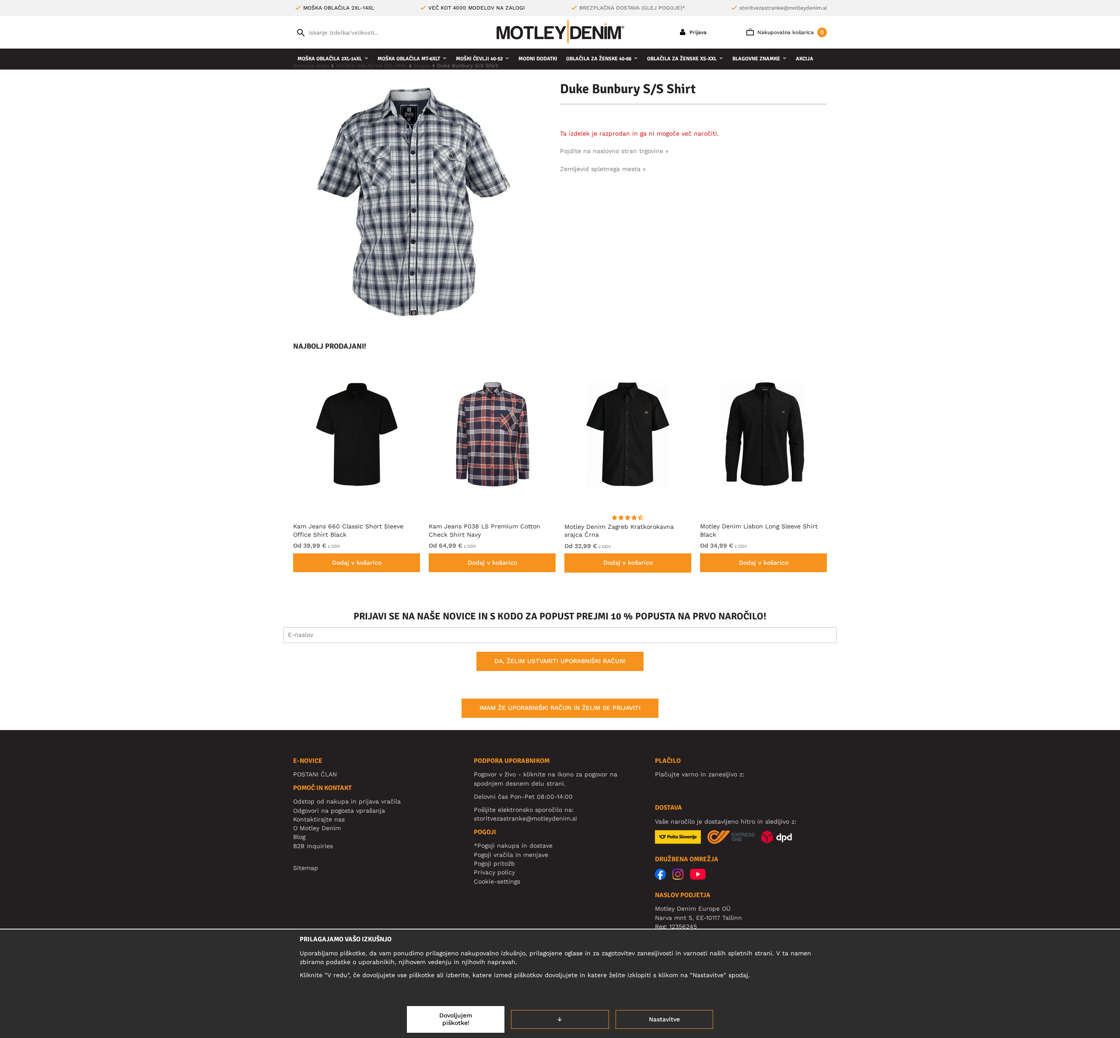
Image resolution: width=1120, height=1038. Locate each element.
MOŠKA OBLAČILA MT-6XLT (409, 59)
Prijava (697, 32)
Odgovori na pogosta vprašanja (339, 810)
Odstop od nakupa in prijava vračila (347, 801)
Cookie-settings (497, 881)
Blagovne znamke (756, 59)
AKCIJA (804, 59)
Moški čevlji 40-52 (479, 59)
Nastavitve (664, 1019)
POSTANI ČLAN (315, 774)
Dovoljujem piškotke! (455, 1019)
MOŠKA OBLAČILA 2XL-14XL (330, 59)
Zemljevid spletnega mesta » (603, 168)
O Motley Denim (317, 828)
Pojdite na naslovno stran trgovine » (614, 150)
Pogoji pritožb (494, 863)
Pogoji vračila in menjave (511, 854)
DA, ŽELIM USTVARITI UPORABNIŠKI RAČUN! (560, 660)
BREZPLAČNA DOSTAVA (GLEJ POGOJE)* (632, 8)
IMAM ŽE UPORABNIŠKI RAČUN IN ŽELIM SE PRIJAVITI (560, 707)
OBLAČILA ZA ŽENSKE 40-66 (598, 59)
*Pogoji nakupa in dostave (513, 845)
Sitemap (305, 867)
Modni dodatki (537, 59)
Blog (299, 836)
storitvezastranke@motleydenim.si (783, 8)
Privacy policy (494, 872)
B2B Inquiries (313, 845)
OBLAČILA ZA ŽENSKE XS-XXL (682, 59)
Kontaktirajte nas (319, 819)
